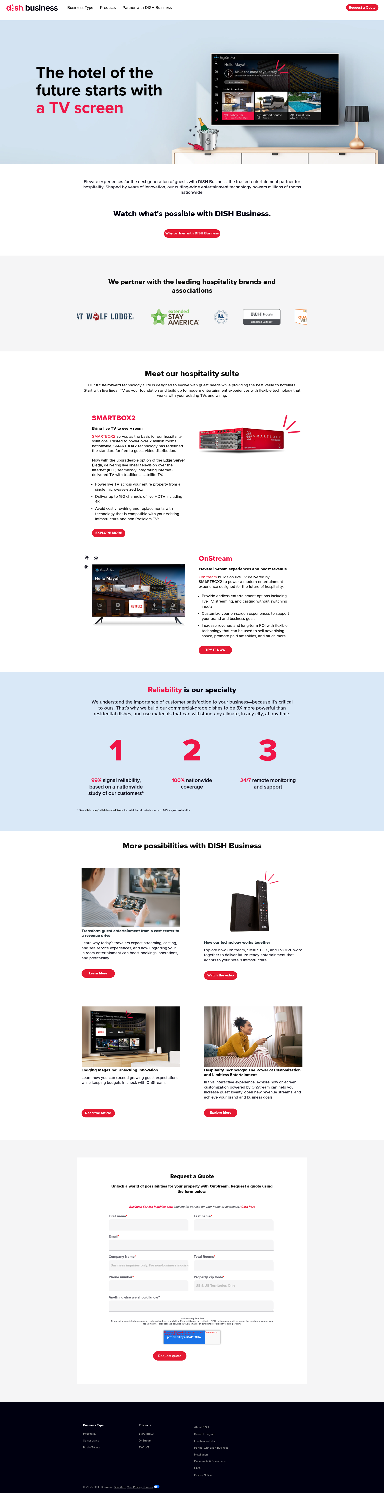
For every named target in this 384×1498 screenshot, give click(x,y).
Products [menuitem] (145, 1425)
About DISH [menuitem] (201, 1427)
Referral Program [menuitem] (204, 1434)
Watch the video (220, 975)
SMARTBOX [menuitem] (146, 1433)
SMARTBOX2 (104, 437)
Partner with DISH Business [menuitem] (211, 1447)
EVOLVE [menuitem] (144, 1447)
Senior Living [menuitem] (91, 1440)
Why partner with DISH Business (192, 233)
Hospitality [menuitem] (89, 1433)
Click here (248, 1206)
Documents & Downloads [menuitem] (210, 1461)
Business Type (80, 7)
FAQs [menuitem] (197, 1468)
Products (108, 7)
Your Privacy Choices (140, 1487)
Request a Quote (362, 7)
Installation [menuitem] (201, 1454)
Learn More (98, 973)
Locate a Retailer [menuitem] (204, 1441)
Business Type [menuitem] (93, 1425)
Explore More (220, 1112)
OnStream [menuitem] (145, 1440)
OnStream (208, 577)
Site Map (120, 1487)
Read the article (98, 1113)
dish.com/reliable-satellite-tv (104, 810)
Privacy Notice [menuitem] (203, 1475)
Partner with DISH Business (147, 7)
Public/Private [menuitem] (91, 1447)
